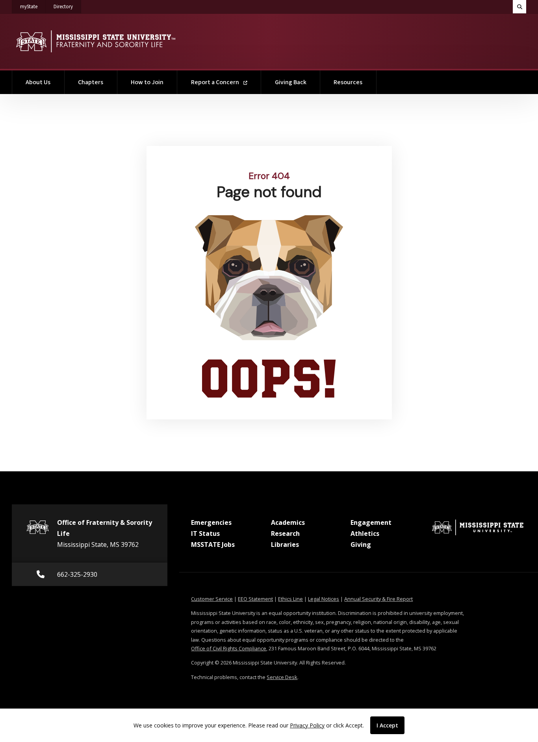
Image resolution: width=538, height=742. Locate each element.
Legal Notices (323, 598)
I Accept (387, 725)
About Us (38, 82)
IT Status (205, 533)
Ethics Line (290, 598)
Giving (361, 544)
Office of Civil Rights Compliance (228, 648)
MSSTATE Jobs (213, 544)
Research (285, 533)
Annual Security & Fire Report (378, 598)
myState (33, 6)
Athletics (365, 533)
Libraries (285, 544)
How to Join (147, 82)
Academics (288, 522)
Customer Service (212, 598)
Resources (348, 82)
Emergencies (211, 522)
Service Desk (282, 677)
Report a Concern (215, 82)
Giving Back (290, 82)
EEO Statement (255, 598)
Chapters (90, 82)
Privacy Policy (307, 725)
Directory (67, 6)
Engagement (371, 522)
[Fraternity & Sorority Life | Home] (95, 41)
